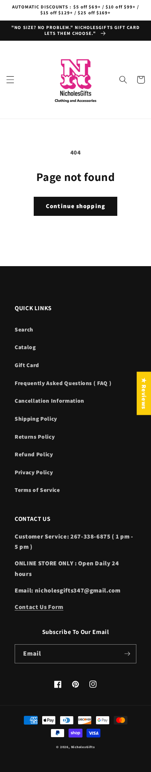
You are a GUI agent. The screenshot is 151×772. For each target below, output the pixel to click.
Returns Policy (35, 436)
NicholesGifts (83, 747)
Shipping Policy (36, 418)
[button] (10, 79)
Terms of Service (37, 489)
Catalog (25, 347)
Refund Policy (34, 454)
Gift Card (27, 365)
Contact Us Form (39, 607)
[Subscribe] (127, 653)
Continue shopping (75, 206)
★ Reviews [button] (144, 393)
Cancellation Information (49, 400)
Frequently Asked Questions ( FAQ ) (63, 383)
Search (24, 329)
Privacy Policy (34, 472)
